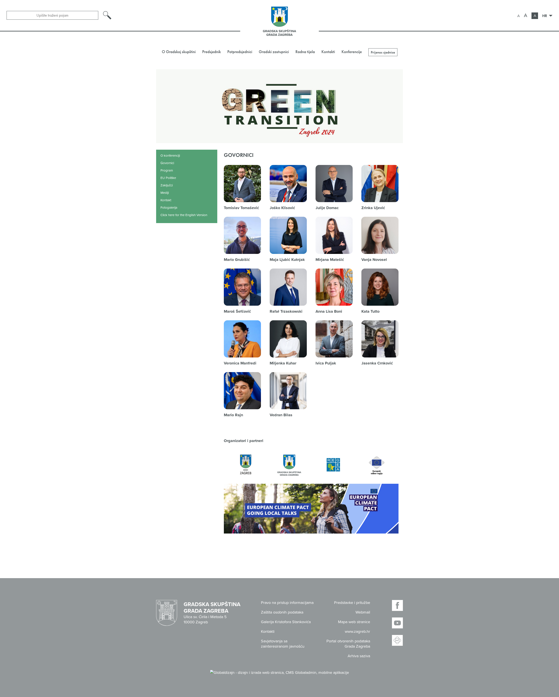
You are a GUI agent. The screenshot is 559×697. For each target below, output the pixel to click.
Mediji (164, 193)
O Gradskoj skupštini (179, 51)
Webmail (362, 612)
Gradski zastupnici (274, 51)
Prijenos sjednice (383, 52)
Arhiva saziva (359, 656)
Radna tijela (305, 51)
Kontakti (328, 51)
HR (545, 15)
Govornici (167, 163)
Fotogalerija (168, 208)
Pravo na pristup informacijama (287, 602)
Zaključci (166, 185)
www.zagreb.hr (357, 631)
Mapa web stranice (354, 621)
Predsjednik (211, 51)
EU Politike (168, 178)
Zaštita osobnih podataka (282, 612)
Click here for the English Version (183, 215)
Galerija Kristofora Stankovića (286, 621)
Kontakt (165, 200)
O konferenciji (170, 156)
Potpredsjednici (239, 51)
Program (166, 170)
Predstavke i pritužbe (352, 602)
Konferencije (352, 51)
